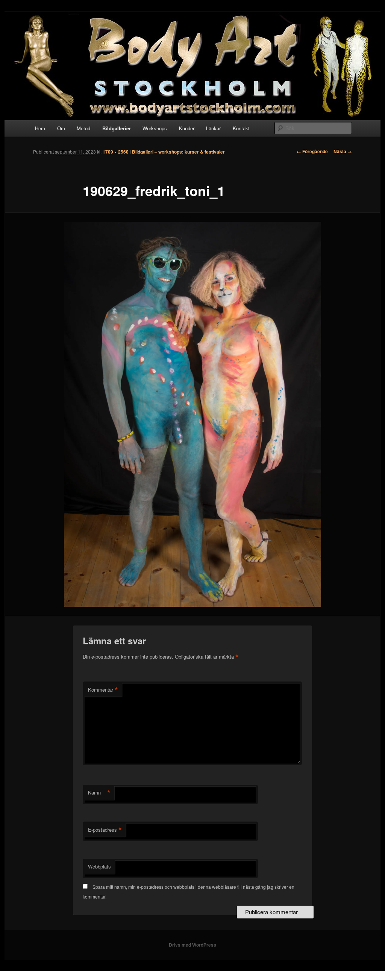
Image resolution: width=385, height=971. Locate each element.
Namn (99, 793)
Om (61, 128)
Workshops (154, 128)
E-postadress (105, 830)
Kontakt (241, 128)
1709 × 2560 (116, 151)
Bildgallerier (116, 128)
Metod (83, 128)
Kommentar (103, 690)
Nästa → (342, 151)
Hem (40, 128)
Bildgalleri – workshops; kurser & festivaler (178, 151)
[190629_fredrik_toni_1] (192, 414)
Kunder (186, 128)
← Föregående (312, 151)
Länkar (213, 128)
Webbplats (99, 866)
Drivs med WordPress (192, 944)
